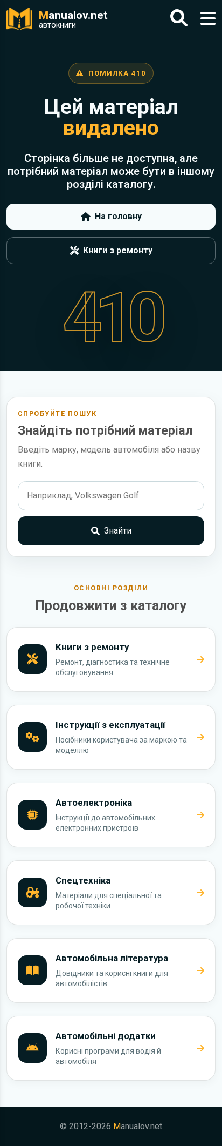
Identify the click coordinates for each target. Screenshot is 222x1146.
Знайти (117, 530)
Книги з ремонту (117, 250)
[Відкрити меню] (208, 19)
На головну (118, 216)
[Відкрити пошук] (179, 18)
